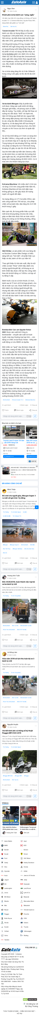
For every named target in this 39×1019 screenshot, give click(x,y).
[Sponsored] (2, 466)
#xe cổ (5, 552)
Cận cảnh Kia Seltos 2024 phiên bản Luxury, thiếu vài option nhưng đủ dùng (10, 828)
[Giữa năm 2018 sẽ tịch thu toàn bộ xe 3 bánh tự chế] (19, 685)
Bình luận (19, 410)
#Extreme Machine (30, 400)
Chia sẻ (33, 410)
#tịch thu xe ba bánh (9, 629)
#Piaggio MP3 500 (8, 775)
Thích (6, 410)
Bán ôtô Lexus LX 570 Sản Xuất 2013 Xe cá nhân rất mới (13, 442)
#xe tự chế (15, 625)
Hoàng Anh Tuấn (13, 576)
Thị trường (6, 512)
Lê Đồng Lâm (12, 652)
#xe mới (32, 544)
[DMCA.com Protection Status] (30, 999)
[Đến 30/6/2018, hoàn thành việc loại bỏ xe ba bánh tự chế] (19, 611)
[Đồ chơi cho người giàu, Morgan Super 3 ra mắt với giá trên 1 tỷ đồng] (19, 531)
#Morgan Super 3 (14, 544)
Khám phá (5, 26)
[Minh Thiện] (4, 491)
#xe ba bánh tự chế (25, 625)
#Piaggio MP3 (18, 775)
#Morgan (5, 544)
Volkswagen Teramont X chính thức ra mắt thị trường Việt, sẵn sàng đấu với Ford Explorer (28, 828)
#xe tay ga (15, 779)
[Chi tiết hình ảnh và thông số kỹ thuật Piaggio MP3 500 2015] (19, 761)
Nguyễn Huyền (12, 724)
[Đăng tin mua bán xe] (37, 507)
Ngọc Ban (11, 8)
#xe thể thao (6, 548)
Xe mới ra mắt (6, 516)
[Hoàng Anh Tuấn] (4, 577)
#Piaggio (26, 775)
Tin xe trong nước (16, 595)
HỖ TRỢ (19, 1013)
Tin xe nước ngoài (16, 512)
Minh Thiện (11, 489)
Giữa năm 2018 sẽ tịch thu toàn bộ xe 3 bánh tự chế (18, 660)
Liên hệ (33, 461)
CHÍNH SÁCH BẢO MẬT (27, 1011)
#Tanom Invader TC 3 (17, 400)
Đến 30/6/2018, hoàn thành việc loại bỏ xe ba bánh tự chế (18, 583)
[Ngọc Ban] (4, 10)
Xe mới (25, 512)
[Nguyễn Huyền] (4, 726)
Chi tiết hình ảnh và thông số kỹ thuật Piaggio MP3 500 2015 (17, 732)
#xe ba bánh (6, 400)
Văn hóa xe (13, 26)
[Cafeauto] (19, 88)
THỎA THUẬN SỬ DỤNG (10, 1011)
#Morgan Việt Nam (17, 548)
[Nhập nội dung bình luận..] (17, 416)
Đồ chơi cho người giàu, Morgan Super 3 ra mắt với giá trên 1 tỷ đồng (19, 497)
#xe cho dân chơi (29, 548)
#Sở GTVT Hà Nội (21, 629)
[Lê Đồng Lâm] (4, 654)
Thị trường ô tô (17, 516)
